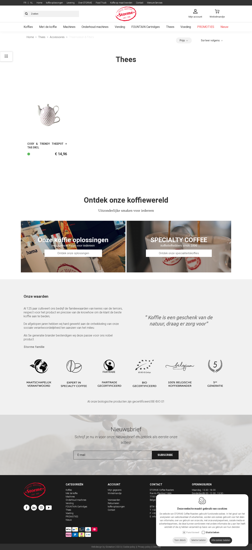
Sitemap (157, 547)
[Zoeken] (26, 14)
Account (114, 484)
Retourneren (113, 503)
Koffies (28, 27)
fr (25, 2)
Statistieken (212, 532)
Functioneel (192, 532)
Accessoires (57, 37)
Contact (139, 2)
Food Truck (101, 2)
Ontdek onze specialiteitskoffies (179, 253)
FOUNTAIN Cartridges (145, 27)
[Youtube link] (49, 508)
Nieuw (224, 27)
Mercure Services (155, 2)
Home (39, 2)
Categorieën (74, 484)
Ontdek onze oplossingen (73, 253)
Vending (120, 27)
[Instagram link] (42, 508)
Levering (71, 2)
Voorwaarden (114, 500)
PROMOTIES (205, 27)
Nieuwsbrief (126, 429)
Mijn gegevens (115, 490)
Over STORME (85, 2)
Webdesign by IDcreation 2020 (106, 547)
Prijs (182, 40)
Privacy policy (144, 547)
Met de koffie (48, 27)
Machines (69, 27)
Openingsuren (202, 484)
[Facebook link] (27, 508)
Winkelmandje (114, 493)
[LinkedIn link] (34, 508)
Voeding (185, 27)
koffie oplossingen (54, 2)
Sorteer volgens (210, 40)
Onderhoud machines (95, 27)
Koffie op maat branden (121, 2)
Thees (170, 27)
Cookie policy (129, 547)
